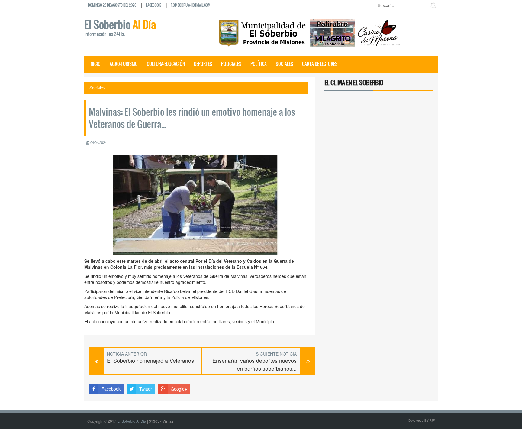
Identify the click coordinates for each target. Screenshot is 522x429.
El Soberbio (120, 28)
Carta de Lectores (319, 63)
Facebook (153, 5)
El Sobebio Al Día (131, 421)
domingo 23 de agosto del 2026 (112, 5)
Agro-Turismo (124, 63)
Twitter (145, 389)
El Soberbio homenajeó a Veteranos (150, 360)
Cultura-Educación (166, 63)
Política (258, 63)
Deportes (203, 63)
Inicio (95, 63)
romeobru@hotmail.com (191, 5)
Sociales (284, 63)
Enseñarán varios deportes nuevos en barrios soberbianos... (254, 364)
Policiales (231, 63)
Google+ (179, 389)
